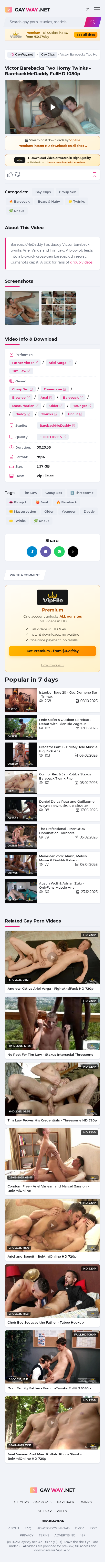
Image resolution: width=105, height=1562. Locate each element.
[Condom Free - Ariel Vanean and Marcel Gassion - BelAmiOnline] (52, 1154)
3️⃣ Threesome (82, 493)
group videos (81, 262)
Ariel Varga (57, 363)
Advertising (64, 1535)
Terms (44, 1535)
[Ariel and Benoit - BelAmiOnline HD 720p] (52, 1225)
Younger (80, 406)
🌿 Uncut (16, 211)
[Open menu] (97, 9)
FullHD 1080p (51, 437)
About (13, 1528)
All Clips (21, 1502)
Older (53, 406)
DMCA (79, 1528)
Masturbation (23, 406)
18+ (83, 1535)
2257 (93, 1528)
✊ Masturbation (22, 511)
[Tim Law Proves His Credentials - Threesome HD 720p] (52, 1089)
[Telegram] (32, 551)
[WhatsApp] (59, 551)
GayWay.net (24, 54)
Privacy (26, 1535)
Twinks (47, 414)
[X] (73, 551)
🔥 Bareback (19, 201)
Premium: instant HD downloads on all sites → (53, 146)
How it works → (52, 665)
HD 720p (89, 935)
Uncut (73, 414)
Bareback (71, 397)
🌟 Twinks (76, 201)
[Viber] (45, 551)
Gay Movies (42, 1502)
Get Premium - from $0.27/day (53, 651)
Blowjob (19, 397)
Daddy (20, 414)
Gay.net (32, 10)
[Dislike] (17, 174)
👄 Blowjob (18, 502)
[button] (87, 10)
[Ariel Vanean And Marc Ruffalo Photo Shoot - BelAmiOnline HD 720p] (52, 1422)
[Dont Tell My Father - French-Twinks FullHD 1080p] (52, 1356)
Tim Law (19, 371)
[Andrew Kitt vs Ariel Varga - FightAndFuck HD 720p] (52, 957)
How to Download (53, 1528)
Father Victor (23, 363)
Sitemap (45, 1511)
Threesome (53, 389)
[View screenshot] (22, 308)
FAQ (28, 1528)
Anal (44, 397)
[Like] (10, 174)
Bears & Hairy (49, 201)
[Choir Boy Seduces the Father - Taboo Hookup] (52, 1290)
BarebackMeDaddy (55, 425)
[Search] (92, 22)
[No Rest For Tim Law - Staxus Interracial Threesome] (52, 1023)
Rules (62, 1511)
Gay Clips (48, 54)
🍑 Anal (42, 502)
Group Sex (67, 192)
